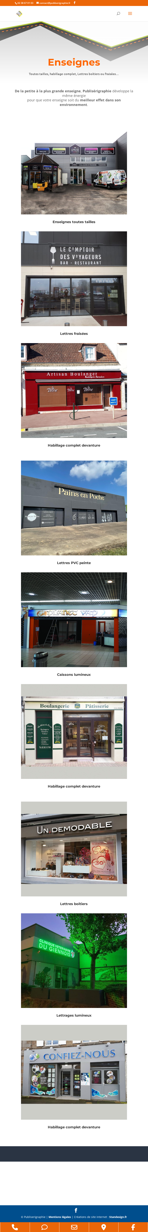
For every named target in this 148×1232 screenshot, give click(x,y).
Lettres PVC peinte (74, 563)
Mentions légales (60, 1217)
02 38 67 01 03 (25, 3)
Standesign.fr (118, 1217)
